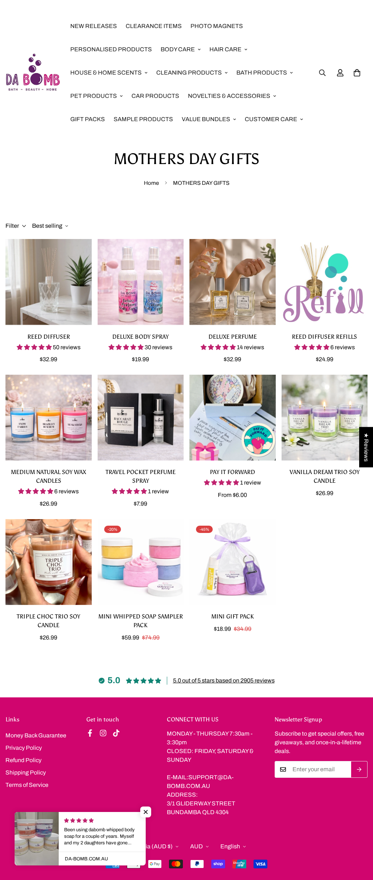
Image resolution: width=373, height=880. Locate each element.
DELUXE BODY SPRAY (140, 336)
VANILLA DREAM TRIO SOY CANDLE (325, 476)
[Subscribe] (359, 769)
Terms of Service (26, 785)
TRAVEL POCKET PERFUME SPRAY (141, 476)
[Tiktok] (116, 733)
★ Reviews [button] (366, 447)
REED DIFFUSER (48, 336)
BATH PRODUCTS (261, 72)
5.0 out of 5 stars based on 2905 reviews (224, 680)
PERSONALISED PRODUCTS (111, 49)
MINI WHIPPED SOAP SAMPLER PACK (140, 621)
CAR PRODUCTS (155, 96)
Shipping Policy (25, 772)
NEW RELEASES (93, 26)
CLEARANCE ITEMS (154, 26)
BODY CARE (178, 49)
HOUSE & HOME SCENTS (106, 72)
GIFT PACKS (87, 119)
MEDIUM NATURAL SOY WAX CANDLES (48, 476)
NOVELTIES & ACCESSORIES (229, 96)
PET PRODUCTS (93, 96)
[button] (357, 72)
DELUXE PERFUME (232, 336)
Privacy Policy (23, 748)
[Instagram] (103, 733)
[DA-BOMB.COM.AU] (32, 73)
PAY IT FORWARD (232, 472)
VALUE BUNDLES (206, 119)
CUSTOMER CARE (271, 119)
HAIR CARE (225, 49)
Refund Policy (23, 760)
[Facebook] (90, 733)
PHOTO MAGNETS (217, 26)
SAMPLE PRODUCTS (143, 119)
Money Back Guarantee (35, 735)
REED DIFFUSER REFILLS (324, 336)
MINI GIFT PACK (232, 616)
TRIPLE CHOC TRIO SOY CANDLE (48, 621)
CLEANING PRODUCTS (189, 72)
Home (151, 183)
